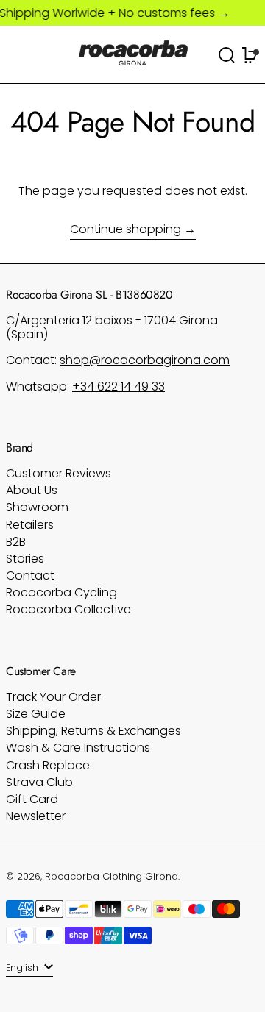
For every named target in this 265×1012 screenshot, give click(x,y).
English (23, 967)
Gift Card (32, 799)
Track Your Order (53, 696)
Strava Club (39, 782)
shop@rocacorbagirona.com (145, 360)
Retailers (30, 524)
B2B (16, 541)
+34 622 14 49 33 (118, 386)
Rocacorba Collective (68, 609)
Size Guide (36, 713)
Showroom (37, 507)
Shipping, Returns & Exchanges (93, 730)
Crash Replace (48, 765)
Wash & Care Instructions (78, 747)
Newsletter (36, 816)
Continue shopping (125, 230)
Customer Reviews (58, 473)
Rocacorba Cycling (61, 592)
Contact (30, 575)
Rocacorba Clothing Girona (111, 876)
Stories (25, 558)
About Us (31, 490)
